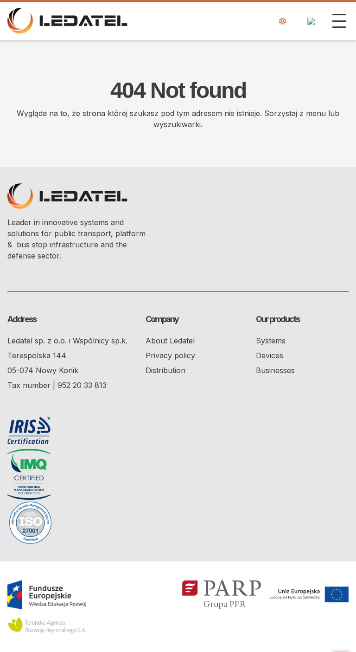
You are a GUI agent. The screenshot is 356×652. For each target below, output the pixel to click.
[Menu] (339, 21)
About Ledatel (170, 340)
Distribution (165, 370)
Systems (271, 340)
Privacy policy (170, 355)
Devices (269, 355)
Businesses (275, 370)
